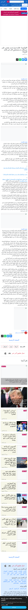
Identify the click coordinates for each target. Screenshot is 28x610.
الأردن (24, 571)
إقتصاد (10, 580)
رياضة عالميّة (24, 422)
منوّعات (25, 410)
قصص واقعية (23, 583)
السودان (5, 571)
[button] (9, 353)
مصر (11, 574)
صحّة (16, 581)
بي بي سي (17, 332)
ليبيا (14, 574)
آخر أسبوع (16, 588)
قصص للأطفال (6, 581)
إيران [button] (11, 346)
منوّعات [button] (5, 8)
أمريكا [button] (16, 346)
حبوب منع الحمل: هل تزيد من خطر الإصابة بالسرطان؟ (15, 174)
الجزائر (15, 571)
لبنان (18, 574)
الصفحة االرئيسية (14, 557)
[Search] (8, 2)
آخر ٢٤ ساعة (23, 588)
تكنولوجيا (24, 581)
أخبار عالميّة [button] (23, 8)
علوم (12, 581)
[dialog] (14, 603)
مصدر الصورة (24, 79)
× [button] (26, 597)
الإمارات (20, 571)
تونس (12, 573)
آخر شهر (11, 588)
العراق (24, 573)
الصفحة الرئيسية (14, 340)
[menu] (26, 2)
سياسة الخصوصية (4, 603)
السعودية (11, 571)
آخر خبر (3, 2)
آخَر (8, 574)
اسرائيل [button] (5, 346)
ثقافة (19, 581)
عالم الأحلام (16, 583)
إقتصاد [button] (10, 8)
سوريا (8, 573)
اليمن (16, 573)
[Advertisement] (14, 31)
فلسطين (22, 574)
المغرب (20, 573)
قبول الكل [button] (14, 607)
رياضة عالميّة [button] (16, 8)
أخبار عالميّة (4, 366)
